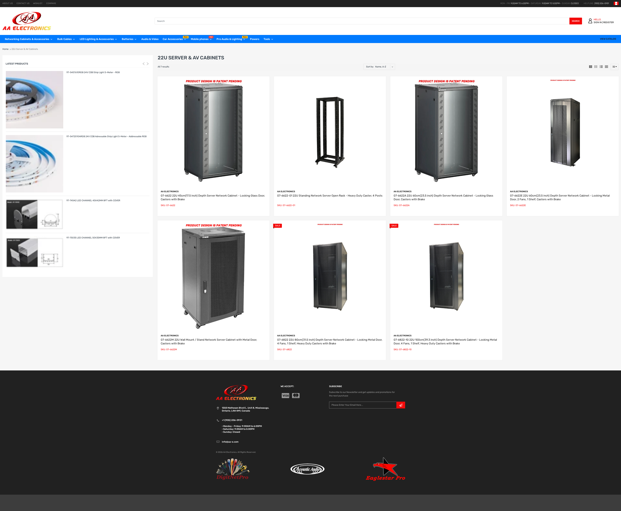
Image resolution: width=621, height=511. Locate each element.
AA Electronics (170, 191)
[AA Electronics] (26, 21)
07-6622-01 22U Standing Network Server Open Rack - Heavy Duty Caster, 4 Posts (329, 195)
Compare (51, 3)
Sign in (598, 22)
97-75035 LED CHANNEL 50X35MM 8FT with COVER (93, 237)
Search (576, 21)
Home (5, 49)
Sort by (370, 66)
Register (608, 22)
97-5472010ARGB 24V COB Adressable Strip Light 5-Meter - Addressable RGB (106, 136)
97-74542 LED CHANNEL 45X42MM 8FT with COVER (93, 200)
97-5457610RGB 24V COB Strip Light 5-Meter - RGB (93, 72)
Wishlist (38, 3)
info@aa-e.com (230, 441)
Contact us (22, 3)
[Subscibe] (400, 405)
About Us (7, 3)
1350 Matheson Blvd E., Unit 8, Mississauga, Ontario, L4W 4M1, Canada (245, 409)
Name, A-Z (380, 66)
